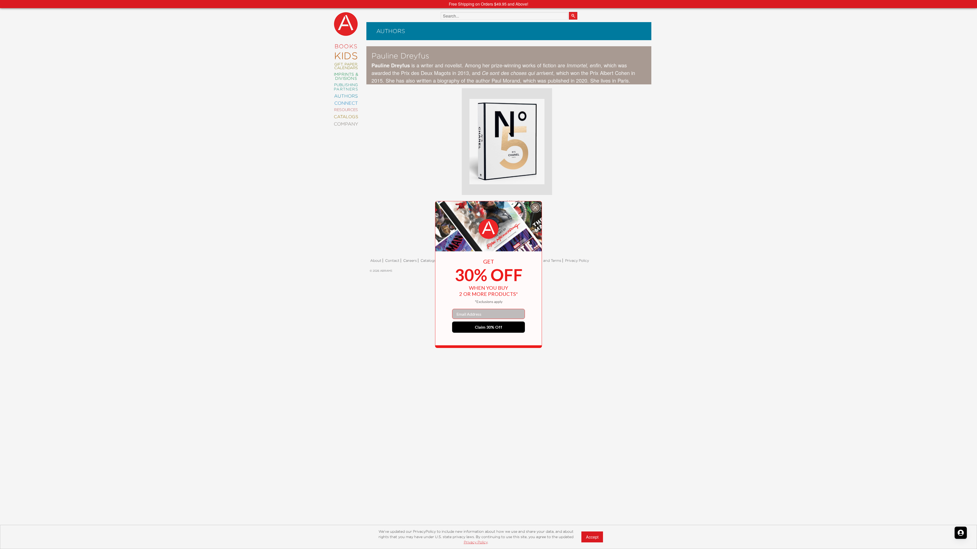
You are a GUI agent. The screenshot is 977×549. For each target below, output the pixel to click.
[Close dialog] (535, 207)
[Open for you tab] (961, 533)
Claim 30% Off (488, 327)
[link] (488, 229)
